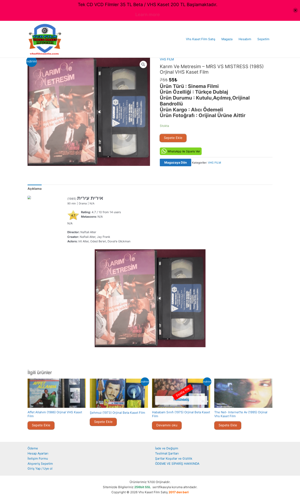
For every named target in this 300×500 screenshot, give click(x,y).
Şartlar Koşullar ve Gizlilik (173, 458)
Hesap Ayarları (38, 453)
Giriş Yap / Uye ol (40, 468)
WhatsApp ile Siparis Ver (184, 151)
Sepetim (263, 39)
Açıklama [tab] (35, 189)
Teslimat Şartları (167, 453)
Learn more (147, 14)
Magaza (226, 39)
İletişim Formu (38, 458)
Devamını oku (166, 425)
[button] (143, 64)
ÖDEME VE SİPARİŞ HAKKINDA (177, 464)
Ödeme (33, 448)
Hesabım (245, 39)
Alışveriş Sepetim (40, 464)
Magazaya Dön (175, 162)
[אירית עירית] (29, 197)
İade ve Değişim (166, 448)
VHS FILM (167, 59)
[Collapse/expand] (295, 10)
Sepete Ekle (173, 138)
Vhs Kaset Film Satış (200, 39)
